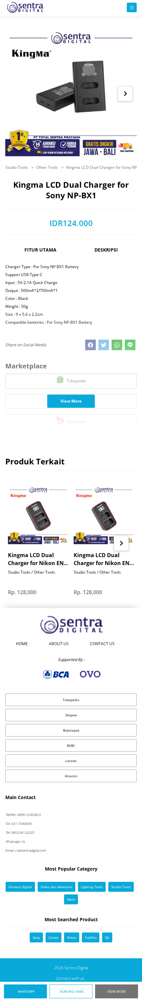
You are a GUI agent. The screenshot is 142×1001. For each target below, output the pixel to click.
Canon (53, 937)
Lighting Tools (92, 886)
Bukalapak (71, 730)
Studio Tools (17, 167)
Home (22, 643)
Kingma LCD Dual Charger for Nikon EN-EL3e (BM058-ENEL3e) (102, 559)
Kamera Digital (20, 886)
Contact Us (102, 643)
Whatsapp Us (15, 841)
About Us (59, 643)
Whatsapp (26, 991)
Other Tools (47, 167)
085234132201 (20, 832)
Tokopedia (71, 699)
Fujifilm (90, 937)
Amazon (71, 776)
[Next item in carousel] (125, 93)
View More (116, 991)
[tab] (40, 253)
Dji (107, 937)
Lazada (71, 760)
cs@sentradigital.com (25, 850)
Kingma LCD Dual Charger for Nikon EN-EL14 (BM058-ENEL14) (36, 559)
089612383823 (23, 814)
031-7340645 (18, 823)
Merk (71, 899)
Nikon (71, 937)
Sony (36, 937)
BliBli (71, 745)
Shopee (71, 715)
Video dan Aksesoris (56, 886)
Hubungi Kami (72, 991)
